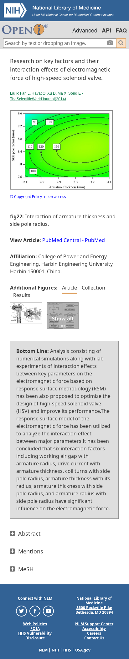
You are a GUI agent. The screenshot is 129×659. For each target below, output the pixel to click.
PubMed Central (61, 240)
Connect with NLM (35, 598)
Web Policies (35, 624)
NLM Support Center (94, 624)
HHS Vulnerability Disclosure (35, 636)
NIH (55, 650)
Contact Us (94, 638)
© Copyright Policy (26, 196)
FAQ (121, 30)
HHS (67, 650)
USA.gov (82, 650)
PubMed (95, 240)
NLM (43, 650)
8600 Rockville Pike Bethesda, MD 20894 (94, 610)
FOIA (35, 628)
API (106, 30)
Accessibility (94, 628)
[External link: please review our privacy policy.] (21, 610)
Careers (94, 633)
